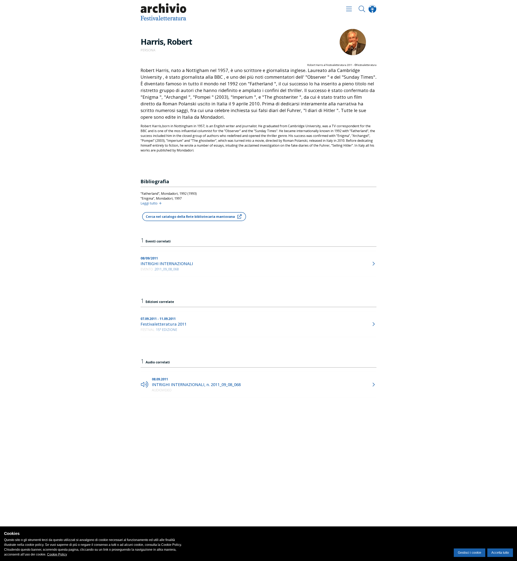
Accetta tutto (500, 552)
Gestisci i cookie (469, 552)
